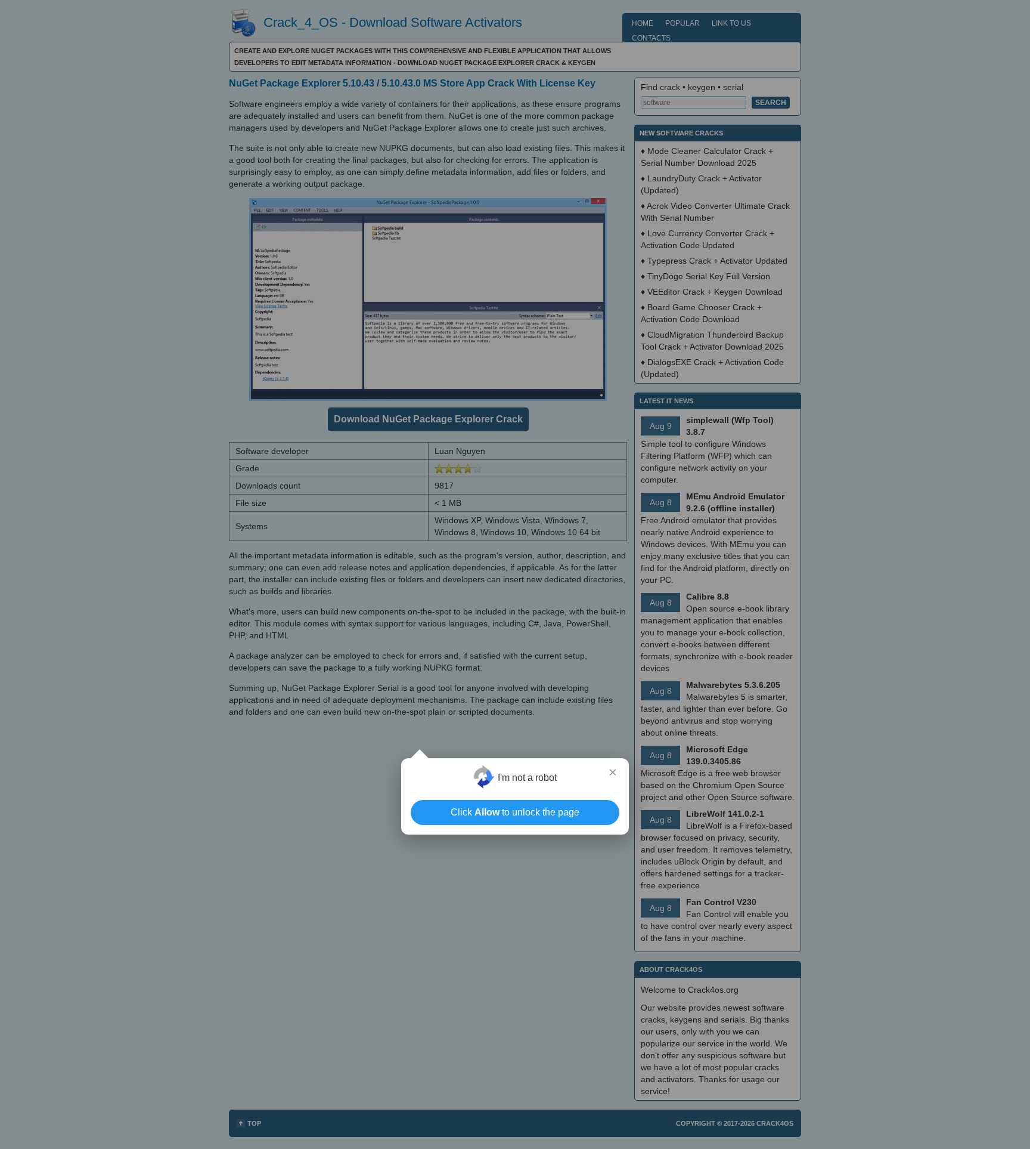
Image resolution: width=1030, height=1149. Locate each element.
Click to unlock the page (515, 812)
